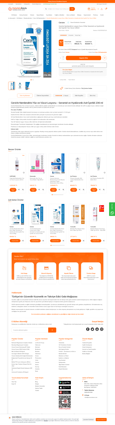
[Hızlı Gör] (22, 189)
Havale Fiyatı (88, 41)
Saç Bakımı (49, 15)
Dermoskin (33, 176)
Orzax (37, 356)
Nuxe (36, 371)
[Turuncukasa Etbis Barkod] (65, 409)
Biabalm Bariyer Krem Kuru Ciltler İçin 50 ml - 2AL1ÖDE (98, 229)
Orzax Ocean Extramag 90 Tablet (21, 347)
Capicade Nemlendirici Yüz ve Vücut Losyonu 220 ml (17, 179)
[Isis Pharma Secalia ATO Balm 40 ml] (98, 163)
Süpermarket (87, 15)
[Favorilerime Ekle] (23, 173)
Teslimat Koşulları (87, 342)
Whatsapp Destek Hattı (51, 4)
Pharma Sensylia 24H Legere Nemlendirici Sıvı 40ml (76, 179)
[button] (32, 79)
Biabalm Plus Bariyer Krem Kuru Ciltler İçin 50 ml (77, 229)
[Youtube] (97, 329)
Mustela (37, 351)
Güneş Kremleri (23, 15)
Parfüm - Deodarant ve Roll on (67, 351)
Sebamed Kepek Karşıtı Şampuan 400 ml (22, 369)
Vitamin (32, 15)
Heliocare (37, 345)
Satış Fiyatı (78, 41)
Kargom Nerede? (102, 4)
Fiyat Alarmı (72, 79)
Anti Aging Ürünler (64, 349)
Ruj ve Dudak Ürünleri (65, 347)
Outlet (102, 15)
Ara (72, 8)
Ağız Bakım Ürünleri (64, 364)
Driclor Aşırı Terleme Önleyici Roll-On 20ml (21, 365)
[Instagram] (101, 329)
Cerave (62, 22)
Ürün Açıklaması (25, 95)
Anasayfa (10, 4)
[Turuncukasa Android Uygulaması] (65, 384)
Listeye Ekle (63, 79)
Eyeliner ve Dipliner (64, 358)
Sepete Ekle (83, 58)
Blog (36, 381)
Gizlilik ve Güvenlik (87, 351)
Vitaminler (61, 342)
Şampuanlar (62, 362)
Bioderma (37, 349)
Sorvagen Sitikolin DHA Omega (20, 353)
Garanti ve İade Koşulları (89, 349)
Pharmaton (38, 358)
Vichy (36, 360)
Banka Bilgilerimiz (36, 4)
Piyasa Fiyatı (68, 41)
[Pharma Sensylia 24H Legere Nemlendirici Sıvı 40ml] (77, 163)
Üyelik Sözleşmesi (87, 345)
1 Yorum (65, 95)
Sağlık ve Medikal (59, 15)
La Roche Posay (39, 342)
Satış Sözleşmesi (87, 347)
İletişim (37, 384)
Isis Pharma (73, 176)
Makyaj (79, 15)
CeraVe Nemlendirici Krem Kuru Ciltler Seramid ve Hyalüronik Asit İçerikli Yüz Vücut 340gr (17, 231)
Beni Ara (92, 95)
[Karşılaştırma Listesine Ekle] (18, 189)
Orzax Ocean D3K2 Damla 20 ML (21, 349)
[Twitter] (92, 329)
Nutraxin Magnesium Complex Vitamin (22, 342)
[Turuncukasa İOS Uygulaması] (65, 389)
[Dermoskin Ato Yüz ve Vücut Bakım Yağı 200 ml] (37, 163)
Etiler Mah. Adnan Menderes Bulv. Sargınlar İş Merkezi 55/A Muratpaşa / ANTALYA (93, 385)
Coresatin (73, 227)
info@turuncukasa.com (91, 397)
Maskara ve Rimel (63, 356)
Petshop (95, 15)
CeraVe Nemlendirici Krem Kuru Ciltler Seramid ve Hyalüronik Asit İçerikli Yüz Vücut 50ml (57, 231)
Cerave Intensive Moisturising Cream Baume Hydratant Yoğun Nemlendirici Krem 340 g (57, 180)
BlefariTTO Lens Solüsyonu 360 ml (21, 362)
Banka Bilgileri (86, 353)
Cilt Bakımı (14, 15)
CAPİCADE (12, 176)
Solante (37, 369)
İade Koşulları (79, 95)
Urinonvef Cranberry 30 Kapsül (20, 372)
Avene (37, 364)
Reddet (46, 420)
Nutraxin (37, 347)
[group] (32, 49)
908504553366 (88, 392)
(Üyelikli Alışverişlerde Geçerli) (89, 49)
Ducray (37, 367)
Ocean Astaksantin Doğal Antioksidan (22, 356)
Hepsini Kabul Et (101, 419)
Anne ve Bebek (71, 15)
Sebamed (37, 353)
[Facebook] (87, 329)
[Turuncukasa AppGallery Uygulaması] (65, 394)
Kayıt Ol (14, 384)
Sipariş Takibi (38, 388)
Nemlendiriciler (28, 18)
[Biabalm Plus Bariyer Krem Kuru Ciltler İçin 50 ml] (77, 214)
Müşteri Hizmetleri (40, 386)
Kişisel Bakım (40, 15)
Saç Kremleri (62, 360)
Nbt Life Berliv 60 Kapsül (18, 351)
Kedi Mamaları (63, 367)
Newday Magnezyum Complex (20, 345)
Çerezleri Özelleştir (88, 419)
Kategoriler (27, 4)
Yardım (37, 390)
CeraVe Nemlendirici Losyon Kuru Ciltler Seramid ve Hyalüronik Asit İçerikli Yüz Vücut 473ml (37, 231)
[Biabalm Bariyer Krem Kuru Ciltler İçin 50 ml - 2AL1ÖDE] (98, 214)
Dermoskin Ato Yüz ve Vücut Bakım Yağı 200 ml (36, 179)
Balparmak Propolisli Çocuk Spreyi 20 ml (22, 359)
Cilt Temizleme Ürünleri (65, 345)
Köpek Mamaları (63, 369)
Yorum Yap (77, 35)
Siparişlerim (18, 4)
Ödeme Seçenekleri (43, 95)
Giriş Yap (14, 381)
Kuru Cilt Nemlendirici (39, 18)
